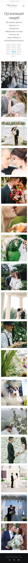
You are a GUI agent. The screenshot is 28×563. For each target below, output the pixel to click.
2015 (19, 52)
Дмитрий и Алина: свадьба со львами (14, 279)
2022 (13, 47)
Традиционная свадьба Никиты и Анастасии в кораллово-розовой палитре (14, 221)
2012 (19, 54)
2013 (13, 54)
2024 (19, 45)
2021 (19, 47)
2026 (8, 45)
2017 (8, 52)
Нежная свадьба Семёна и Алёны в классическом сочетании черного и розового (14, 164)
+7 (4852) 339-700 (14, 1)
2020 (8, 49)
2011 (13, 56)
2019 (13, 49)
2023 (8, 47)
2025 (13, 45)
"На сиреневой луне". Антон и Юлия (14, 77)
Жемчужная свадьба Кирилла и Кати (14, 510)
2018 (19, 49)
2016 (13, 52)
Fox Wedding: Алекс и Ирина (14, 193)
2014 (8, 54)
